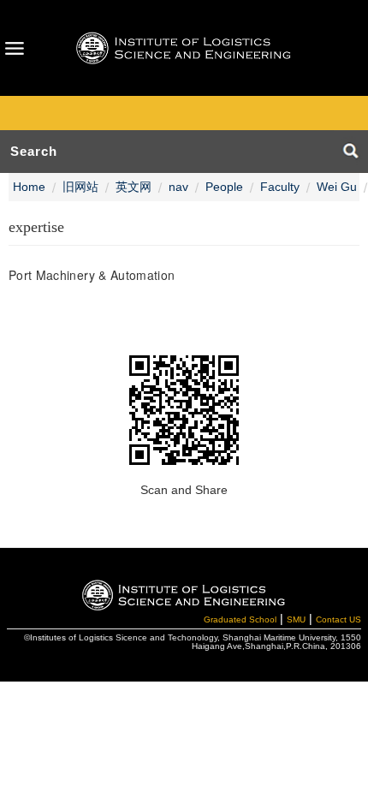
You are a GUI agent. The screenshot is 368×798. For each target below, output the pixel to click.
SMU (296, 619)
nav (178, 187)
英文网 (133, 187)
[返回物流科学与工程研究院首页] (184, 48)
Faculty (280, 187)
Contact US (338, 619)
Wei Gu (337, 187)
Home (29, 187)
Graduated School (240, 619)
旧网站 (80, 187)
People (224, 187)
